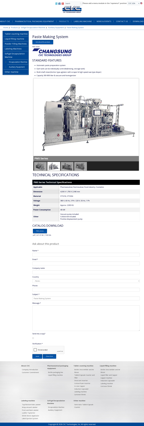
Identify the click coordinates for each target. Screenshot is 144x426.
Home (5, 27)
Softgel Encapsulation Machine (33, 27)
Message (36, 303)
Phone (35, 285)
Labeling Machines (13, 48)
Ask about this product (43, 42)
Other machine (11, 72)
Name (35, 250)
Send (37, 356)
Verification (37, 344)
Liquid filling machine (14, 39)
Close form (49, 356)
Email (35, 259)
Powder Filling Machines (16, 43)
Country (35, 277)
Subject (36, 294)
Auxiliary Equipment (56, 27)
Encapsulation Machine (18, 62)
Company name (38, 268)
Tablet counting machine (16, 34)
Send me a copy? (38, 334)
